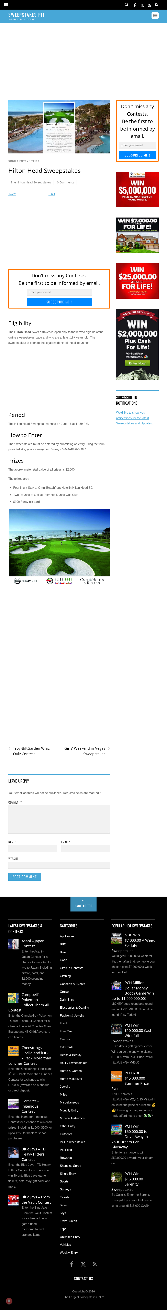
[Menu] (6, 5)
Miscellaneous (69, 1102)
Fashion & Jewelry (72, 1015)
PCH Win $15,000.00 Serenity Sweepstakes (127, 1181)
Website (13, 858)
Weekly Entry (69, 1252)
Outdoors (66, 1134)
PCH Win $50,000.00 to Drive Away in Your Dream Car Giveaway (129, 1136)
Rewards (66, 1157)
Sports (64, 1181)
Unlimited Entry (70, 1237)
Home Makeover (71, 1078)
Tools (63, 1205)
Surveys (65, 1189)
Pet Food (66, 1149)
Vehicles (65, 1244)
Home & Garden (71, 1070)
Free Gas (66, 1031)
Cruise (64, 991)
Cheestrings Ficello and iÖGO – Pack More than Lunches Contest (29, 1055)
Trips (35, 161)
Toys (63, 1213)
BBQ (63, 944)
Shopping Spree (70, 1165)
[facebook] (135, 4)
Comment (15, 802)
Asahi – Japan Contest (33, 943)
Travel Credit (68, 1221)
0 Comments (65, 182)
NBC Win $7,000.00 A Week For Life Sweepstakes (133, 943)
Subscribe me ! (59, 301)
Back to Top (84, 906)
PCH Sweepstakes (72, 1142)
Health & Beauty (70, 1055)
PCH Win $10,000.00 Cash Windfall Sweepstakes (131, 1033)
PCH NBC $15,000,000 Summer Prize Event (130, 1080)
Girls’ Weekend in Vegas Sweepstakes (87, 751)
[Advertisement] (83, 57)
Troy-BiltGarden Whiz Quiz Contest (28, 751)
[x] (142, 4)
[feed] (149, 4)
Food (63, 1023)
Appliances (67, 936)
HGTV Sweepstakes (73, 1063)
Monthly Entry (69, 1110)
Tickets (64, 1197)
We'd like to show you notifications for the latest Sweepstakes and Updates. (134, 418)
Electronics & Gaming (74, 1007)
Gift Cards (67, 1047)
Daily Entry (67, 999)
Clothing (65, 976)
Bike (63, 952)
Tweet (12, 194)
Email (65, 842)
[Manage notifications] (9, 1301)
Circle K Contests (71, 968)
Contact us (83, 1278)
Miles (63, 1094)
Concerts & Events (72, 984)
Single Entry (18, 161)
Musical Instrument (72, 1118)
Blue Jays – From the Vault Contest (36, 1200)
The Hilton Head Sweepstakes (31, 182)
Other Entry (67, 1126)
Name (12, 842)
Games (65, 1039)
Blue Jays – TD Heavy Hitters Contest (34, 1154)
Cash (63, 960)
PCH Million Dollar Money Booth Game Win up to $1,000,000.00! (132, 990)
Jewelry (65, 1086)
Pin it (51, 194)
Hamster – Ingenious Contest (30, 1106)
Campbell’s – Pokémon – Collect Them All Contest (28, 1002)
